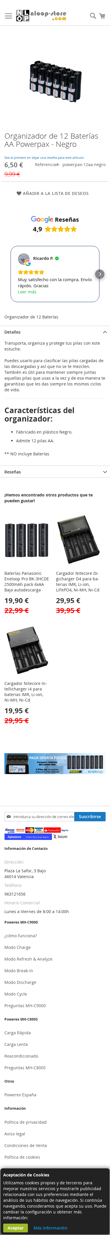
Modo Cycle (15, 994)
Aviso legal (14, 1134)
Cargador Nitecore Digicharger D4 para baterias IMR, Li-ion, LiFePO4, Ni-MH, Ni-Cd (77, 581)
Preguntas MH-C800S (25, 1067)
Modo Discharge (20, 982)
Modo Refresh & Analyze (28, 959)
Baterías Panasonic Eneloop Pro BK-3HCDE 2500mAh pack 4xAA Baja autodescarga (26, 581)
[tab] (55, 331)
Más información (50, 1228)
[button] (10, 274)
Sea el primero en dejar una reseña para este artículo (44, 157)
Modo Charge (17, 947)
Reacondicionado (21, 1056)
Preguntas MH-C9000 (25, 1005)
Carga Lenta (16, 1044)
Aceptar (15, 1228)
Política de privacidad (25, 1122)
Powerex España (20, 1094)
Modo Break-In (18, 970)
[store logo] (41, 16)
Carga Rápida (17, 1032)
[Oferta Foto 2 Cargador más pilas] (55, 772)
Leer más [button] (27, 292)
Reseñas (12, 472)
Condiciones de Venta (25, 1145)
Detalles (12, 332)
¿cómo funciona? (20, 935)
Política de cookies (22, 1157)
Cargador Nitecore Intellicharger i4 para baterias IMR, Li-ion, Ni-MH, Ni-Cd (25, 692)
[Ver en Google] (24, 259)
